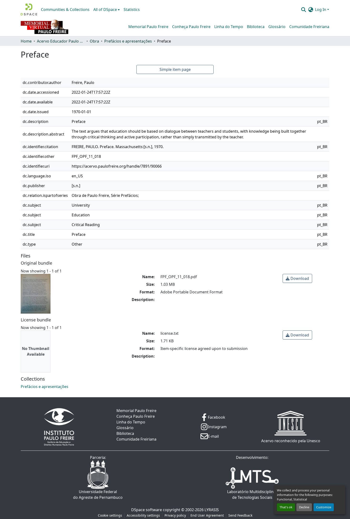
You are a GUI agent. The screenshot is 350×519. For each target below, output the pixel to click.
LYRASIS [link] (212, 509)
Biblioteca (256, 26)
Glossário (276, 26)
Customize (323, 507)
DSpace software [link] (146, 509)
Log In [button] (321, 9)
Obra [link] (94, 41)
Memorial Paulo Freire (148, 26)
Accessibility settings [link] (143, 515)
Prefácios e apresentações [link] (128, 41)
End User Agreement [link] (207, 515)
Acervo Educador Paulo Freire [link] (61, 41)
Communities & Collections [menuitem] (65, 9)
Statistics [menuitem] (132, 9)
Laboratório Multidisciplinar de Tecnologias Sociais (252, 494)
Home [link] (26, 41)
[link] (297, 278)
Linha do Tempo (228, 26)
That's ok (286, 507)
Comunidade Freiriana (309, 26)
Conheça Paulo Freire (191, 26)
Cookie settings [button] (110, 515)
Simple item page (175, 69)
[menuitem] (106, 9)
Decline (304, 507)
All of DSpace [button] (105, 9)
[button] (29, 9)
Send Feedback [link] (240, 515)
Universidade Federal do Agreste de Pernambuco (98, 494)
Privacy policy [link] (175, 515)
